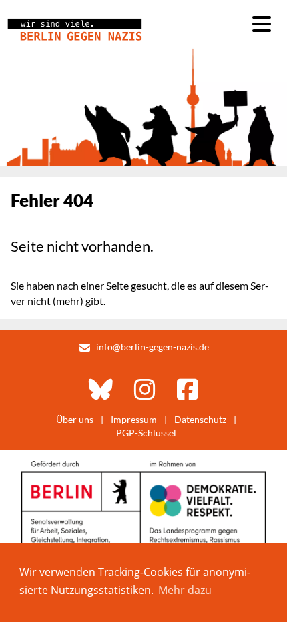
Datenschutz (200, 419)
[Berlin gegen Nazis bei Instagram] (145, 389)
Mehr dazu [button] (185, 590)
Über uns (74, 419)
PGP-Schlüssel (146, 432)
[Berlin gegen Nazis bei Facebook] (187, 389)
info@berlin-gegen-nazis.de (152, 346)
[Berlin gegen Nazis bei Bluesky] (101, 389)
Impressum (134, 419)
